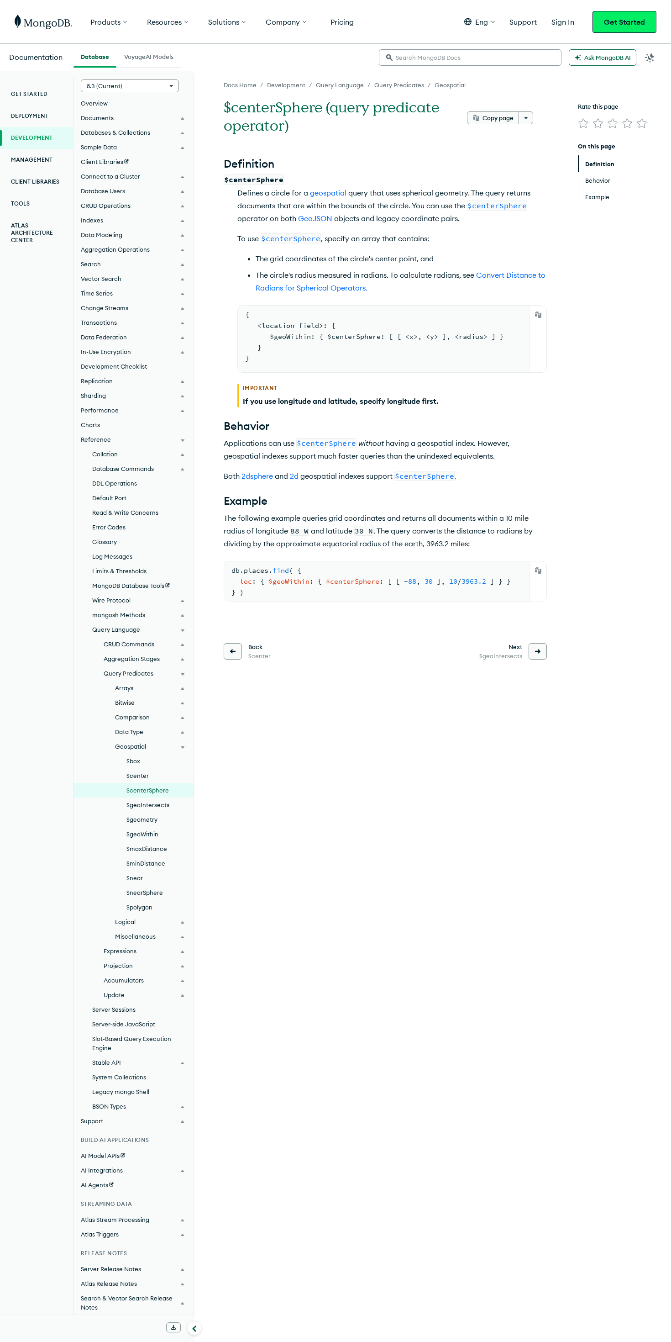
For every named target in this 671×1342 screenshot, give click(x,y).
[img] (583, 123)
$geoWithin (142, 834)
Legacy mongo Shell (120, 1091)
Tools (20, 203)
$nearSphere (144, 892)
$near (134, 878)
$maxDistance (146, 848)
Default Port (109, 498)
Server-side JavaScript (123, 1024)
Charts (90, 424)
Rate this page (598, 106)
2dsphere (257, 476)
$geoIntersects (147, 804)
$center (137, 775)
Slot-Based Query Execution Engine (131, 1043)
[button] (479, 22)
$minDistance (145, 863)
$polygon (139, 907)
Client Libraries (35, 181)
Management (31, 159)
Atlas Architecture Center (32, 232)
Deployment (29, 115)
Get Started (624, 21)
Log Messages (112, 556)
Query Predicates (399, 85)
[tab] (94, 56)
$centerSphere (147, 790)
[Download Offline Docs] (173, 1327)
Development (286, 85)
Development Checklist (114, 366)
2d (294, 476)
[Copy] (538, 314)
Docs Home (240, 85)
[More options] (526, 117)
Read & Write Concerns (125, 512)
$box (133, 761)
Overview (94, 103)
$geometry (141, 819)
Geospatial (450, 85)
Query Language (340, 85)
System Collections (119, 1077)
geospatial (328, 192)
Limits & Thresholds (119, 571)
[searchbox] (470, 57)
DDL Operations (114, 483)
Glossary (104, 541)
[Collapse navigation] (194, 1328)
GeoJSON (315, 218)
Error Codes (109, 527)
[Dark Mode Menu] (650, 57)
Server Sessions (114, 1009)
